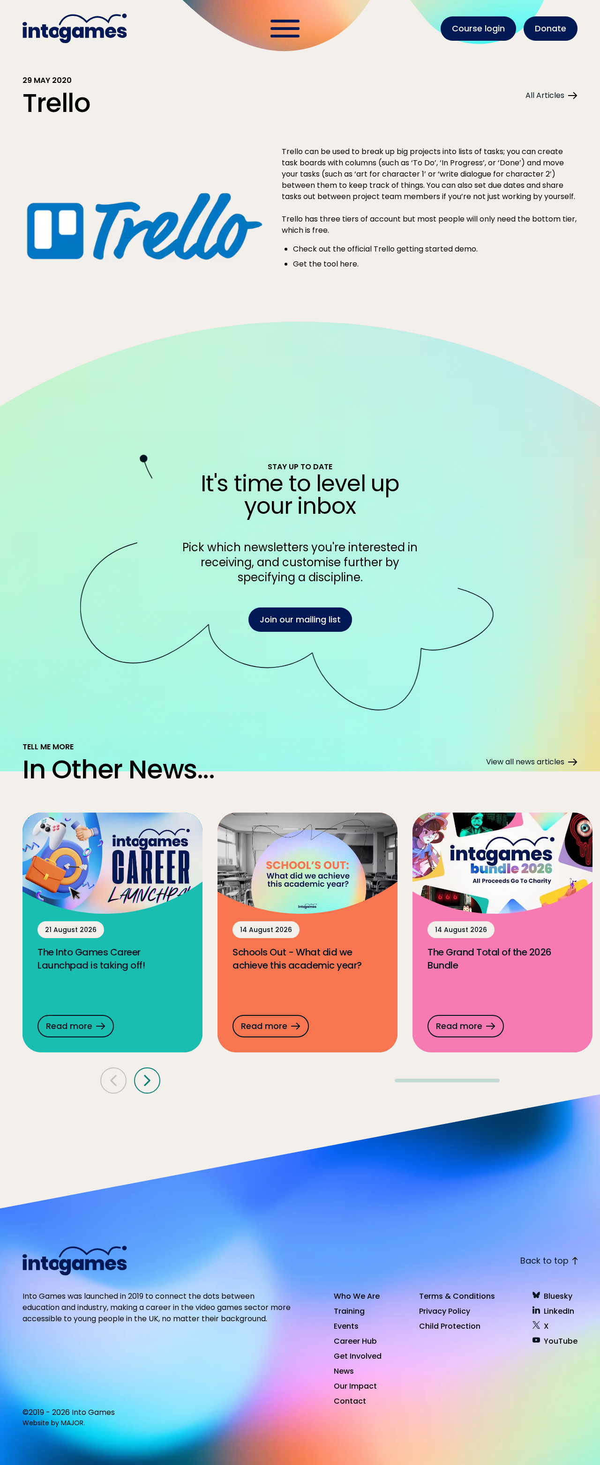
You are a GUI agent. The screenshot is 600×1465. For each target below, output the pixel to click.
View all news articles (525, 761)
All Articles (544, 95)
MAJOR (72, 1423)
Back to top (544, 1260)
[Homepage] (75, 29)
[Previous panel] (113, 1080)
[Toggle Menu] (285, 28)
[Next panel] (147, 1080)
